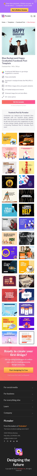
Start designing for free (18, 370)
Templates (11, 22)
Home (3, 22)
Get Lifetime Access (19, 10)
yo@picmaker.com (10, 438)
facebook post (20, 22)
